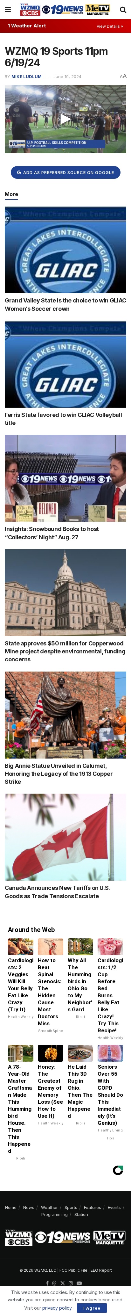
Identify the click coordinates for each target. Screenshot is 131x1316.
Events (114, 1207)
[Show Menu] (8, 9)
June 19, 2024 (67, 76)
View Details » (110, 26)
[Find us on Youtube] (79, 1283)
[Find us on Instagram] (71, 1283)
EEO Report (101, 1270)
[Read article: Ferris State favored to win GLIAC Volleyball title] (65, 364)
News (28, 1207)
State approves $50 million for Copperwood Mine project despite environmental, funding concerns (65, 651)
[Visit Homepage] (65, 9)
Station (81, 1214)
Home (11, 1207)
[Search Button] (123, 9)
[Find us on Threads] (54, 1283)
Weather (49, 1207)
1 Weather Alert (27, 26)
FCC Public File (73, 1270)
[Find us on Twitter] (62, 1283)
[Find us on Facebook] (47, 1283)
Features (92, 1207)
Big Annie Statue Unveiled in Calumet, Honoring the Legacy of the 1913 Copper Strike (59, 773)
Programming (54, 1214)
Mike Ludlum (26, 76)
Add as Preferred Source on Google (68, 172)
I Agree (91, 1308)
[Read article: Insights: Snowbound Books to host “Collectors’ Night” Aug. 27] (65, 478)
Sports (71, 1207)
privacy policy (57, 1308)
